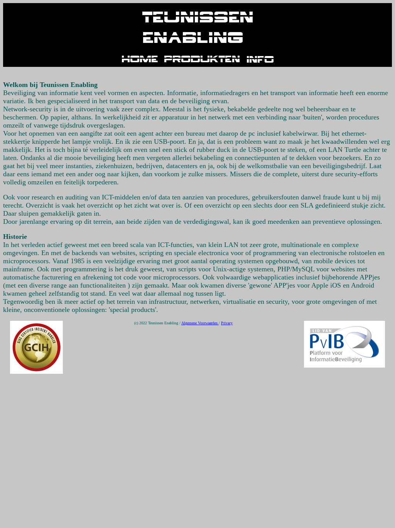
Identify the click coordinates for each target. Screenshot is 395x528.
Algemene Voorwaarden (200, 323)
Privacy (227, 323)
